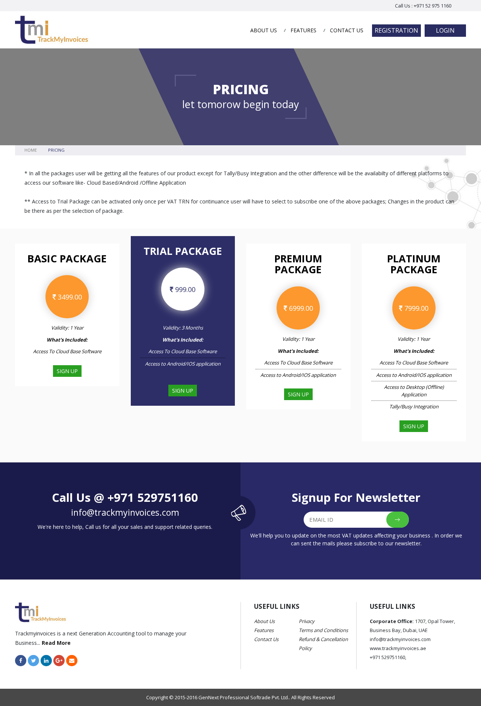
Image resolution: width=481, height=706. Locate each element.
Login (445, 30)
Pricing (56, 150)
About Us (263, 30)
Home (30, 150)
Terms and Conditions (323, 630)
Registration (396, 30)
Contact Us (346, 30)
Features (303, 30)
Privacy (307, 621)
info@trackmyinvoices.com (125, 512)
